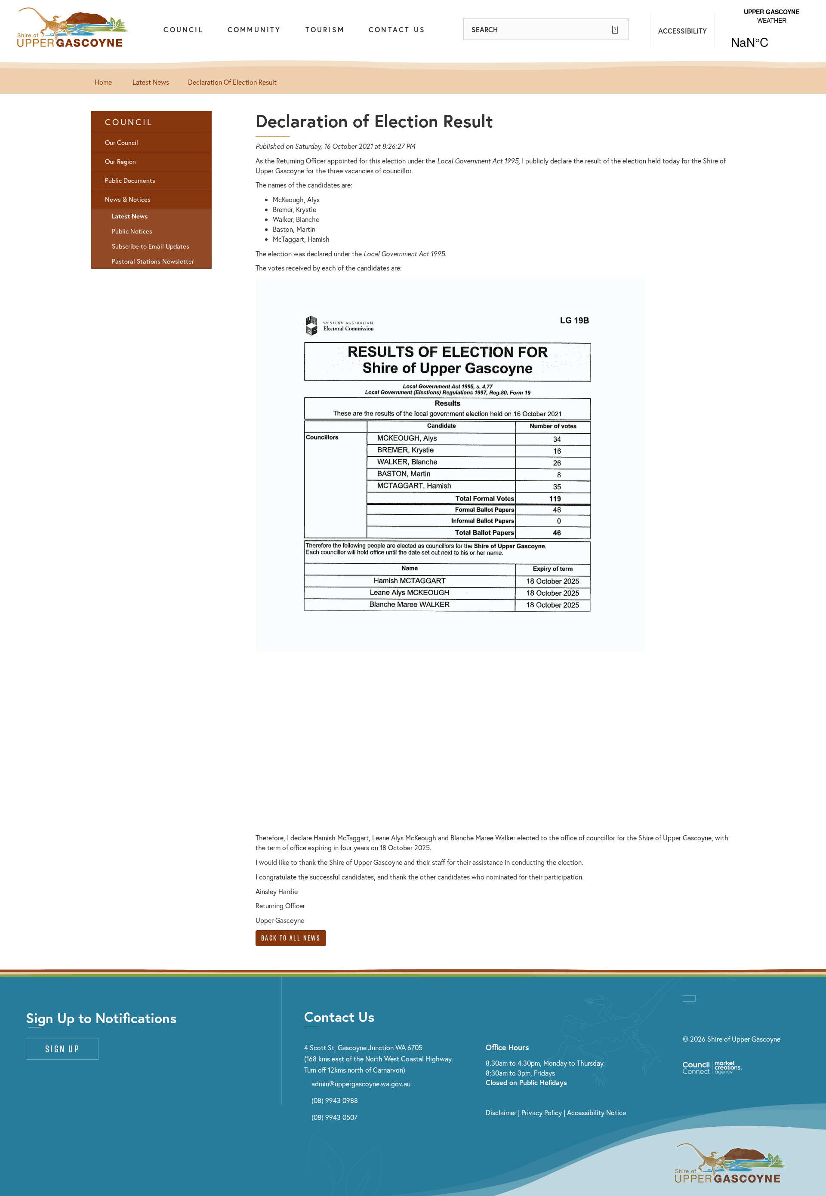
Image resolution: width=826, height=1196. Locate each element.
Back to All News (291, 938)
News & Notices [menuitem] (128, 199)
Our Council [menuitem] (121, 142)
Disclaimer (501, 1112)
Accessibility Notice (596, 1112)
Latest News (151, 81)
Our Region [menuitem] (120, 161)
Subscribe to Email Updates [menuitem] (150, 246)
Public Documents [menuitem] (130, 180)
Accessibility (682, 30)
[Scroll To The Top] (689, 998)
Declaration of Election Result (232, 81)
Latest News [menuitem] (130, 216)
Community (254, 29)
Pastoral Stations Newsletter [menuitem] (153, 261)
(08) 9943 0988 (334, 1100)
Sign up (62, 1048)
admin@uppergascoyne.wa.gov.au (360, 1083)
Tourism (325, 29)
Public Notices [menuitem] (132, 231)
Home (103, 81)
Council (183, 29)
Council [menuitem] (129, 122)
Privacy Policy (541, 1112)
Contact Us (397, 29)
